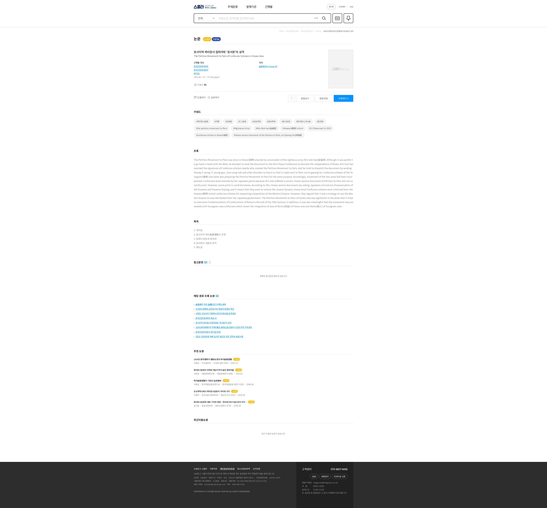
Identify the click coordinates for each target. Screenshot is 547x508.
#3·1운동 (242, 121)
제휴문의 (325, 476)
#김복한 (228, 121)
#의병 (217, 121)
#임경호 (320, 121)
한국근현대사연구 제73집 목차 (208, 332)
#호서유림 (286, 121)
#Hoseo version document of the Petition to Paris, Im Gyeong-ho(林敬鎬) (268, 135)
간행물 (269, 7)
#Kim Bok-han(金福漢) (266, 128)
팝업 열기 (209, 262)
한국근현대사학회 (201, 66)
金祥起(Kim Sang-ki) (268, 66)
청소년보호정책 (243, 468)
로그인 (331, 6)
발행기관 (251, 7)
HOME (281, 31)
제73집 (197, 73)
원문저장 (324, 98)
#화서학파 (271, 121)
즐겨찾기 (348, 22)
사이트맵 (256, 468)
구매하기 (342, 98)
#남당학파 (256, 121)
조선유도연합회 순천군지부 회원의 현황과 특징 (215, 308)
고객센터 (342, 6)
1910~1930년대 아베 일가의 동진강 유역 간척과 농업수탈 (219, 336)
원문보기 (305, 98)
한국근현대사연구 (201, 69)
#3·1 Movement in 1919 (320, 128)
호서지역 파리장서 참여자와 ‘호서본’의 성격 (213, 322)
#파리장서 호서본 (303, 121)
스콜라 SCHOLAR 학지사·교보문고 (205, 8)
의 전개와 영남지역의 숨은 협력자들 (214, 370)
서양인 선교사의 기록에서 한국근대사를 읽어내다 (216, 313)
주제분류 (233, 7)
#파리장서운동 (202, 121)
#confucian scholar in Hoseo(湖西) (212, 135)
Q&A (314, 476)
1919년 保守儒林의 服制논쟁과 (213, 359)
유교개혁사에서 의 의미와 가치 (212, 391)
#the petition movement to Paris (211, 128)
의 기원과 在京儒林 (207, 380)
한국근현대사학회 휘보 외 (206, 318)
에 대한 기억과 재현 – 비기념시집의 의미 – (220, 402)
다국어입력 (337, 22)
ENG (351, 6)
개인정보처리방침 (227, 468)
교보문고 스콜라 (200, 468)
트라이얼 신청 (339, 476)
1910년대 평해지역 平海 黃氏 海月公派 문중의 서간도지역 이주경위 (224, 327)
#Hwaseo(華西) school (293, 128)
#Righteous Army (241, 128)
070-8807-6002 (339, 469)
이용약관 (213, 468)
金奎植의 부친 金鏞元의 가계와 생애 (211, 304)
